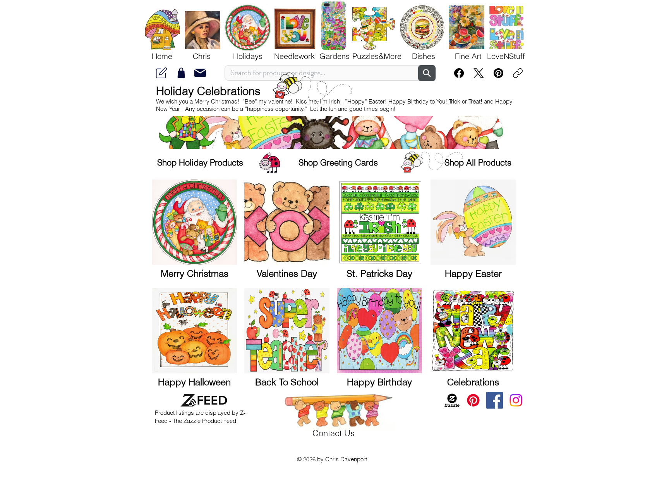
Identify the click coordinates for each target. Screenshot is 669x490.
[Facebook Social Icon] (494, 400)
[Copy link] (518, 73)
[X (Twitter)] (478, 73)
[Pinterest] (498, 73)
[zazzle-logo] (452, 400)
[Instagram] (516, 400)
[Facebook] (459, 73)
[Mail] (161, 73)
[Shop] (181, 73)
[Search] (427, 73)
